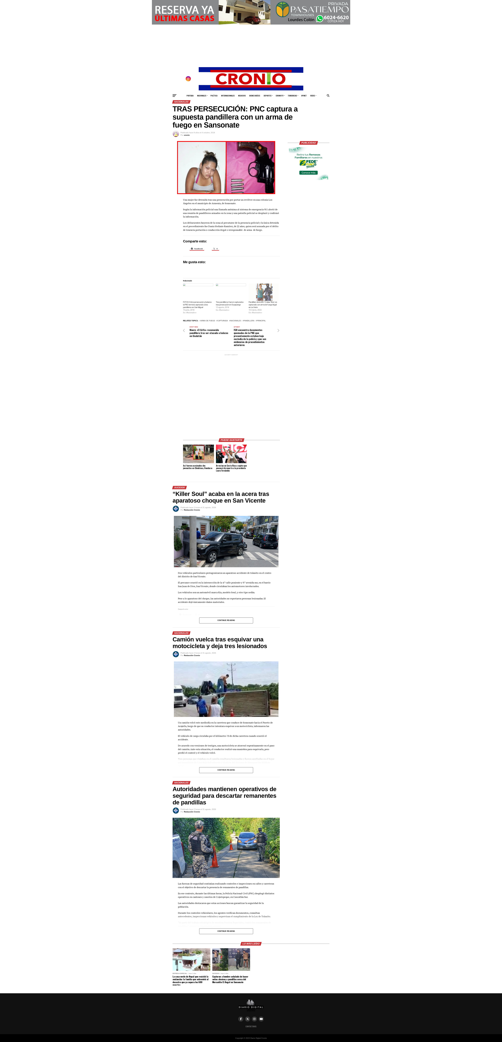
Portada (190, 95)
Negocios (242, 95)
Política (213, 95)
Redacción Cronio (192, 510)
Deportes (267, 95)
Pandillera (249, 321)
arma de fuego (208, 321)
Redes (312, 95)
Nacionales (201, 95)
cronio (187, 135)
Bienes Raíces (254, 95)
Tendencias (292, 95)
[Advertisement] (231, 395)
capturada (222, 321)
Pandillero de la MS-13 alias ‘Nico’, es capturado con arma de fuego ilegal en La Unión (263, 304)
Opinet (304, 95)
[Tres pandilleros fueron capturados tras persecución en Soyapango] (231, 292)
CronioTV (279, 95)
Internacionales (228, 95)
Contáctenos (251, 1026)
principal (261, 321)
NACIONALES (235, 321)
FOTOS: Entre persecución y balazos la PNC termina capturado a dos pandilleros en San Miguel (197, 304)
